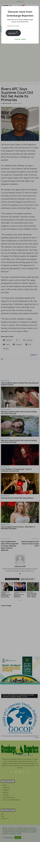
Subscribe (12, 33)
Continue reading (20, 39)
